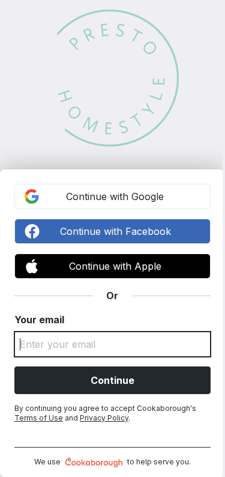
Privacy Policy (104, 417)
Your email (39, 320)
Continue (112, 380)
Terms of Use (38, 417)
